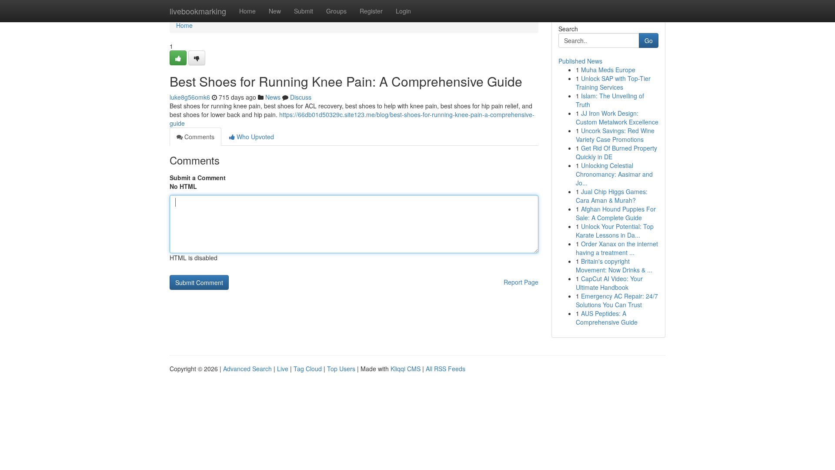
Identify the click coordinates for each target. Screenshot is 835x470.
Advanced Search (247, 368)
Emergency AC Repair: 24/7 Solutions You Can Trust (617, 300)
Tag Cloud (308, 368)
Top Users (341, 368)
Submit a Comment (198, 177)
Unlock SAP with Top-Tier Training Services (613, 82)
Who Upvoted (254, 136)
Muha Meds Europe (608, 69)
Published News (580, 61)
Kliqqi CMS (406, 368)
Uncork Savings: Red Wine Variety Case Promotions (615, 135)
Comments (198, 136)
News (273, 97)
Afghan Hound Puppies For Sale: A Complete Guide (616, 213)
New (275, 11)
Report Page (521, 282)
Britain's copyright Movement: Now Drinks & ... (614, 265)
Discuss (300, 97)
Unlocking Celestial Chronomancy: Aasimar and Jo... (614, 174)
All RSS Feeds (445, 368)
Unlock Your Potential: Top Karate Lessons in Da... (615, 230)
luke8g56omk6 (190, 97)
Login (403, 11)
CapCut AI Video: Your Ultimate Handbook (609, 283)
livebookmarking (198, 11)
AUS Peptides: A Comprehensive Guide (607, 317)
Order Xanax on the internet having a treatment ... (617, 248)
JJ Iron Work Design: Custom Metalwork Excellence (617, 117)
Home (247, 11)
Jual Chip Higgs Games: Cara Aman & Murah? (612, 196)
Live (282, 368)
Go (649, 40)
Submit (303, 11)
